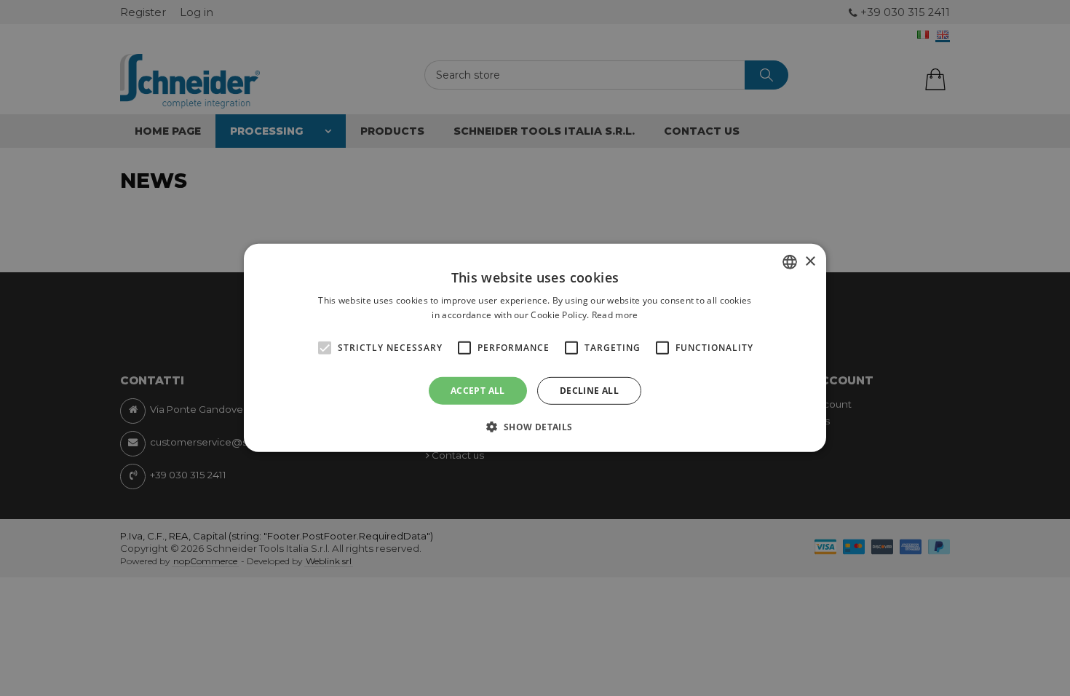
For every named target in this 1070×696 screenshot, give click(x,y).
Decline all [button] (589, 390)
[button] (534, 426)
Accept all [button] (478, 390)
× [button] (809, 261)
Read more (615, 315)
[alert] (535, 348)
